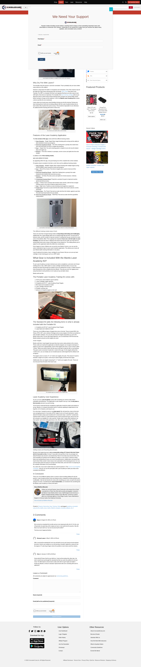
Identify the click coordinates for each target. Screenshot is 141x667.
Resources (79, 2)
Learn (61, 2)
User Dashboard (63, 631)
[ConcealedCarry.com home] (12, 7)
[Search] (131, 7)
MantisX (53, 508)
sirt (71, 508)
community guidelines (62, 576)
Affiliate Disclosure (68, 660)
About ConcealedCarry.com (98, 631)
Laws (71, 2)
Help (85, 2)
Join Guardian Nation (134, 2)
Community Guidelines (96, 647)
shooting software (65, 508)
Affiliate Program (63, 640)
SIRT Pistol (65, 91)
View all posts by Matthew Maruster (43, 500)
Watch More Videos (97, 172)
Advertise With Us (95, 637)
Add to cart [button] (102, 119)
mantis (49, 508)
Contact (61, 650)
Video (58, 506)
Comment (35, 578)
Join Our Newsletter (64, 644)
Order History (62, 637)
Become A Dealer (95, 634)
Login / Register (63, 634)
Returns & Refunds (100, 660)
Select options (91, 116)
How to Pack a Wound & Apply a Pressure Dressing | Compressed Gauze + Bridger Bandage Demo (96, 146)
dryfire (41, 508)
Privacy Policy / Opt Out (88, 660)
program (58, 508)
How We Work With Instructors (98, 640)
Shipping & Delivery (111, 660)
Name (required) (37, 595)
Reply (78, 534)
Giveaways (61, 647)
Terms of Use (77, 660)
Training (55, 506)
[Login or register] (123, 2)
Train (66, 2)
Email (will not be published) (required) (43, 601)
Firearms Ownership (43, 506)
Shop (55, 2)
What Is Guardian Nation (97, 644)
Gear (50, 506)
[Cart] (126, 2)
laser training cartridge (67, 94)
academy (69, 506)
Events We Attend (95, 650)
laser (45, 508)
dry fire (38, 508)
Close (111, 9)
